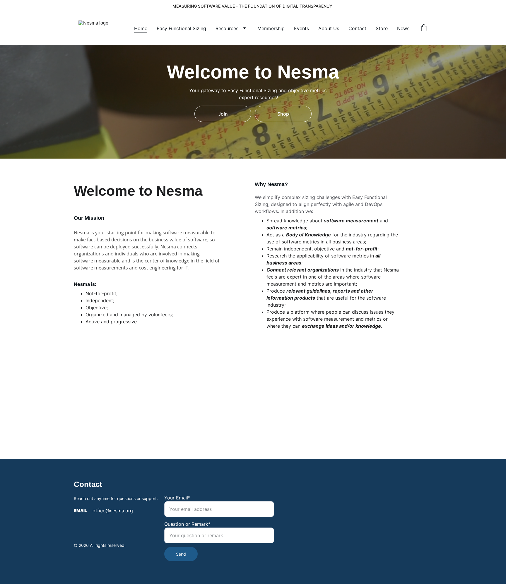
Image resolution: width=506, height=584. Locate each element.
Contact (357, 28)
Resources (227, 28)
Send (181, 554)
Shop (283, 114)
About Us (328, 28)
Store (382, 28)
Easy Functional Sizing (181, 28)
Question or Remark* (187, 524)
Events (301, 28)
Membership (271, 28)
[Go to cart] (424, 28)
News (403, 28)
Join (223, 114)
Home (140, 28)
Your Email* (177, 498)
